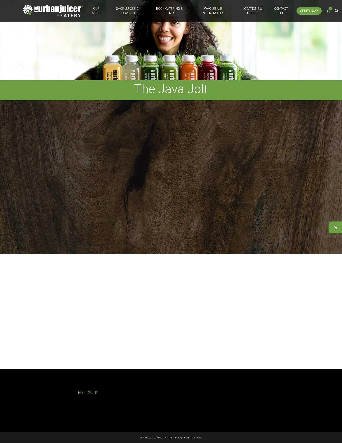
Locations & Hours (252, 11)
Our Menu (96, 11)
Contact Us (281, 11)
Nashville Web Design (170, 437)
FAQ (224, 412)
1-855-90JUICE (50, 399)
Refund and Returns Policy (240, 408)
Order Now (309, 11)
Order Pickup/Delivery (203, 194)
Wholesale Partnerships (213, 11)
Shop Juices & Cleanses (127, 11)
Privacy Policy (231, 403)
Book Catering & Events (169, 11)
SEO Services (194, 437)
